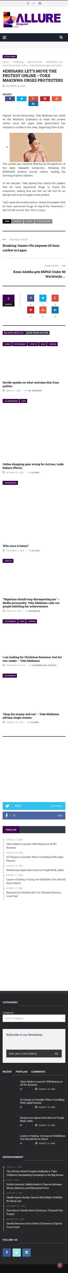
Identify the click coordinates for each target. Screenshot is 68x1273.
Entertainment (20, 344)
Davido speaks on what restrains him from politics (31, 384)
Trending (52, 344)
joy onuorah (35, 390)
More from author (37, 332)
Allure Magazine (11, 401)
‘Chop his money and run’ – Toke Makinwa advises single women (31, 716)
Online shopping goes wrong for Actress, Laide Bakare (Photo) (33, 466)
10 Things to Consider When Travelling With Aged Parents (42, 1101)
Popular (21, 1071)
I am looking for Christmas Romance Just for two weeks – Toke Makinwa (32, 658)
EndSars (17, 221)
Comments (38, 1071)
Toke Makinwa (43, 221)
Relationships (10, 675)
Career (7, 344)
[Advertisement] (34, 771)
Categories (8, 1012)
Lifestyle (33, 344)
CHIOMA (27, 1089)
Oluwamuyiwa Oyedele (45, 665)
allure (27, 1143)
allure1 (35, 472)
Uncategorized (11, 483)
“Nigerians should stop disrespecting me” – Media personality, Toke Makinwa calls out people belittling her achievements (31, 602)
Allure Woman (10, 56)
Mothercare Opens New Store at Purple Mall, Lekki (42, 1119)
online (29, 221)
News (43, 344)
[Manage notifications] (60, 1265)
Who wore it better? (16, 546)
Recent (7, 1071)
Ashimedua (34, 611)
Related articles (14, 332)
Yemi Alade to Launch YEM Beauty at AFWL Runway (31, 43)
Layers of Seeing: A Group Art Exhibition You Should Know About (42, 1137)
